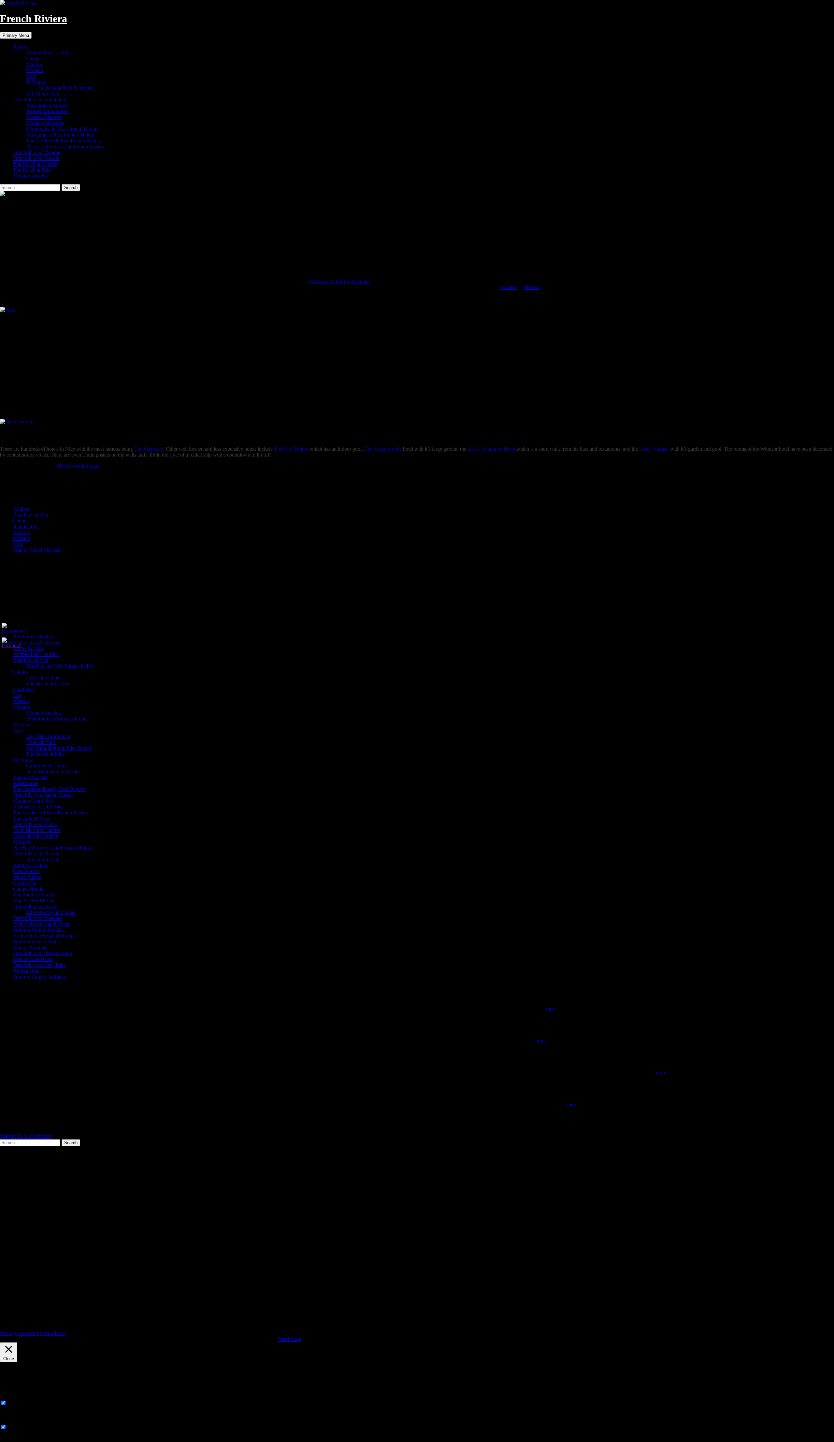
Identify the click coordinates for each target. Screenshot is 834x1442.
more (551, 1009)
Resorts (20, 47)
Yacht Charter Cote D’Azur (41, 924)
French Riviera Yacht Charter (43, 795)
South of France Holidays (39, 977)
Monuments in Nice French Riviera (62, 129)
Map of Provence (31, 947)
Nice (31, 76)
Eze (17, 695)
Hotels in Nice (41, 742)
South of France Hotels (37, 941)
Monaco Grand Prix (33, 801)
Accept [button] (255, 1339)
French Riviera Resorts (36, 158)
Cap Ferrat (24, 689)
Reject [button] (270, 1339)
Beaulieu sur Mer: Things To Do (59, 666)
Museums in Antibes (47, 105)
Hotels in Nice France (35, 836)
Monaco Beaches (44, 117)
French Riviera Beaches (37, 918)
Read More (289, 1339)
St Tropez (36, 82)
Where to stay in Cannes (51, 912)
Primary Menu (16, 35)
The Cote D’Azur (31, 818)
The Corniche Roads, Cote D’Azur (49, 789)
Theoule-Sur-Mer (31, 777)
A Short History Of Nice (38, 806)
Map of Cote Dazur (33, 959)
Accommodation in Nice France (59, 748)
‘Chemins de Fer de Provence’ (340, 281)
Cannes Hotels (28, 889)
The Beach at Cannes (35, 164)
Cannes (33, 58)
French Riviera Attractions (40, 99)
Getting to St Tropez (47, 765)
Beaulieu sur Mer (31, 514)
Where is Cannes (30, 865)
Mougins (22, 724)
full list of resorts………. (51, 93)
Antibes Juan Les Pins (49, 52)
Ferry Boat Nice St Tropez (66, 88)
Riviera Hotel (27, 971)
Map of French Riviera (36, 550)
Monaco (34, 70)
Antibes (21, 509)
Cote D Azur (26, 871)
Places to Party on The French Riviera (65, 146)
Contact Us (24, 883)
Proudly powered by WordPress (32, 1333)
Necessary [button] (10, 1396)
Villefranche (25, 783)
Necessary (18, 1403)
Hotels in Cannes (43, 677)
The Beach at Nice (32, 170)
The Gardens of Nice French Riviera (63, 140)
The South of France (34, 894)
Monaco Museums (45, 123)
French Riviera (33, 18)
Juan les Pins (26, 526)
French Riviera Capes (35, 824)
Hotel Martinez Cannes (37, 830)
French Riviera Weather (37, 152)
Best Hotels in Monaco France (57, 718)
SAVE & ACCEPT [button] (20, 1439)
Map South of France (35, 900)
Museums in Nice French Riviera (60, 135)
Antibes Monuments (47, 111)
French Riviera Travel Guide (42, 953)
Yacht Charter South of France (44, 936)
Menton (34, 64)
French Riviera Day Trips (39, 965)
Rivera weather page (78, 466)
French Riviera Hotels (35, 906)
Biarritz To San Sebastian (26, 1136)
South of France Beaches (39, 930)
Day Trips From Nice (48, 736)
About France (27, 877)
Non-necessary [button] (15, 1420)
